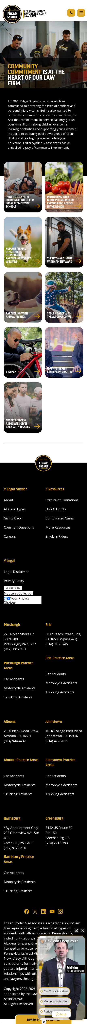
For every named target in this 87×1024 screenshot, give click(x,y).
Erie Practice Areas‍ (60, 658)
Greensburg (54, 819)
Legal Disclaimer (16, 571)
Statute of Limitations (62, 500)
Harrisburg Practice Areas (19, 859)
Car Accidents (14, 679)
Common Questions (19, 527)
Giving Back (12, 518)
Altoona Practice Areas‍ (21, 760)
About (8, 500)
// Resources (55, 489)
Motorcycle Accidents (20, 688)
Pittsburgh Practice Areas (18, 665)
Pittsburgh (12, 625)
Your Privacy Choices (16, 600)
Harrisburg (12, 819)
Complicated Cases (60, 518)
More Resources (58, 527)
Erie (49, 625)
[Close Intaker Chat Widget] (83, 930)
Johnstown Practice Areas (60, 762)
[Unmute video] (61, 971)
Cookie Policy (12, 587)
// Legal (9, 561)
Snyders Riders (57, 536)
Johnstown (54, 722)
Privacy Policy (14, 581)
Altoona (10, 722)
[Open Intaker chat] (43, 1022)
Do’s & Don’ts (56, 509)
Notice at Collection (18, 593)
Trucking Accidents (18, 697)
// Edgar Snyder (15, 489)
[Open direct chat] (76, 930)
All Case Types (15, 509)
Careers (10, 536)
